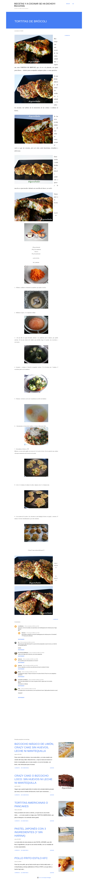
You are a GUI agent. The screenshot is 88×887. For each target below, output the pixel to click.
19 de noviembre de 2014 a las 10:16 (36, 652)
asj (18, 642)
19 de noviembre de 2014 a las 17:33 (29, 671)
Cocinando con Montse (23, 679)
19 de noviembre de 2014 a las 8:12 (32, 626)
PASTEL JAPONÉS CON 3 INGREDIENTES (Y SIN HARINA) (30, 832)
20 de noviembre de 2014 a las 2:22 (28, 688)
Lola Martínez (21, 626)
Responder (21, 639)
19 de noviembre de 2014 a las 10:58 (30, 659)
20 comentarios (24, 850)
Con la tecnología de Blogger (45, 877)
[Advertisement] (34, 724)
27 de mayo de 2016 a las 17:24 (33, 632)
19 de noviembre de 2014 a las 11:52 (30, 665)
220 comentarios (25, 794)
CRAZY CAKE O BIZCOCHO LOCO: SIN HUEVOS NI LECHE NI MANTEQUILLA (33, 779)
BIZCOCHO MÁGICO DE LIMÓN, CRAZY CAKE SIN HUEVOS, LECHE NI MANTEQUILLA (34, 747)
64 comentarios (24, 820)
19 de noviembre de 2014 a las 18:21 (36, 679)
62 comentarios (24, 872)
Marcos (19, 671)
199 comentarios (25, 767)
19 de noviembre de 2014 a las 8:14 (27, 642)
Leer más (52, 767)
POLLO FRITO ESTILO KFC (31, 858)
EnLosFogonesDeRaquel (23, 652)
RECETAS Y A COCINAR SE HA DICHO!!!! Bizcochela (34, 4)
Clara (19, 688)
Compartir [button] (67, 35)
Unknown (24, 632)
